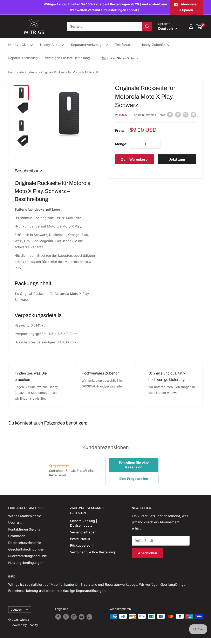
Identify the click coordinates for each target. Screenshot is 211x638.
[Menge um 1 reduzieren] (134, 144)
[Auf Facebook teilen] (170, 115)
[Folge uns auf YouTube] (81, 617)
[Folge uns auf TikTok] (89, 617)
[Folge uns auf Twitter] (66, 617)
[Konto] (191, 26)
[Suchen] (147, 26)
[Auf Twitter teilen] (186, 115)
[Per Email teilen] (193, 115)
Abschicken (147, 553)
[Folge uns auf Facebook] (58, 617)
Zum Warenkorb (134, 159)
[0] (199, 26)
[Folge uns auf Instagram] (74, 617)
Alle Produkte (28, 72)
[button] (120, 58)
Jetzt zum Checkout (177, 160)
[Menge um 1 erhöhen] (156, 144)
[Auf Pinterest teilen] (178, 115)
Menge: (121, 144)
